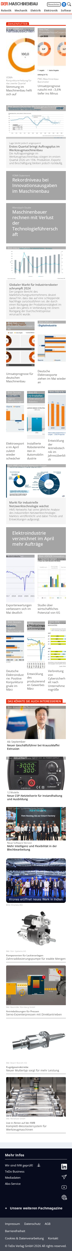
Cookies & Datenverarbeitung (24, 1238)
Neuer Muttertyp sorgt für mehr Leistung (32, 1070)
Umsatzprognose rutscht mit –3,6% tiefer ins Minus (49, 89)
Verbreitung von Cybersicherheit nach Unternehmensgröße (56, 680)
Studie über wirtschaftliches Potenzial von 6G (49, 608)
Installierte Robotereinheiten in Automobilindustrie (36, 451)
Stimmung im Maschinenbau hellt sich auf (19, 90)
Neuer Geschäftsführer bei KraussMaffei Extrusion (33, 747)
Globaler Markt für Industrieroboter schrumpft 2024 (33, 286)
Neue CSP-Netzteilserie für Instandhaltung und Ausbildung (34, 797)
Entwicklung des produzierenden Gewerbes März (36, 681)
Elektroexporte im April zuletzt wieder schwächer (15, 451)
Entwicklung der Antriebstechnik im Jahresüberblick (56, 450)
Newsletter (54, 4)
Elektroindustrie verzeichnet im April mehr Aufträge (33, 538)
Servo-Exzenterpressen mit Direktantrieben (34, 1014)
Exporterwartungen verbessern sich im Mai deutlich (19, 608)
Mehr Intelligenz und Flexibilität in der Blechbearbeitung (32, 847)
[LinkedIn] (64, 1167)
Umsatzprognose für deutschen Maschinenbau (19, 377)
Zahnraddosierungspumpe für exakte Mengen (36, 958)
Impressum (12, 1224)
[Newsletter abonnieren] (64, 1177)
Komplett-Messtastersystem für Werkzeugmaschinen (26, 1127)
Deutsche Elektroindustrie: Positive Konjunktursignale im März (15, 680)
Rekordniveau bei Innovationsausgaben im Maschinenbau (34, 185)
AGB (47, 1224)
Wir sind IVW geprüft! (19, 1165)
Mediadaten (13, 1177)
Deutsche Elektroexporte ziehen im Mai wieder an (52, 376)
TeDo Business (14, 1171)
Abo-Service (13, 1184)
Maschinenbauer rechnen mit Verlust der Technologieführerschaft (35, 223)
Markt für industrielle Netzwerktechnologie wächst (29, 504)
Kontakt (53, 1238)
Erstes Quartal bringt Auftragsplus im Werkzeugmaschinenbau (34, 148)
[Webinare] (64, 1198)
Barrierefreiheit (15, 1231)
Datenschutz (32, 1224)
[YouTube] (64, 1187)
